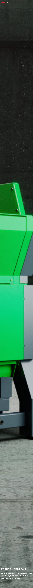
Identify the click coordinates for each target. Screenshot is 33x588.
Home (2, 5)
